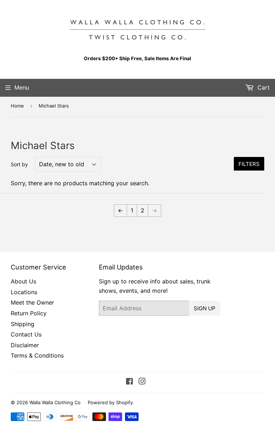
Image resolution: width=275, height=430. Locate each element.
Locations (24, 292)
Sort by (19, 164)
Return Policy (29, 313)
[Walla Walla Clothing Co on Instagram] (142, 382)
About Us (23, 281)
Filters (249, 164)
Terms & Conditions (37, 355)
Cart (263, 87)
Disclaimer (25, 345)
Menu (21, 87)
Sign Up (205, 308)
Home (17, 106)
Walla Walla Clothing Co (55, 402)
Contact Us (26, 334)
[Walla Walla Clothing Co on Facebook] (129, 382)
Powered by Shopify (110, 402)
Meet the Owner (32, 302)
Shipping (22, 324)
